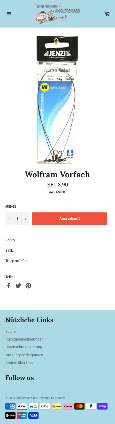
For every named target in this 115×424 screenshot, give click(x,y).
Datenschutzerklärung (23, 347)
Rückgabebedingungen (24, 339)
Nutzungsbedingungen (24, 355)
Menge (10, 206)
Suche (10, 331)
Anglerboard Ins (26, 398)
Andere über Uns (19, 363)
